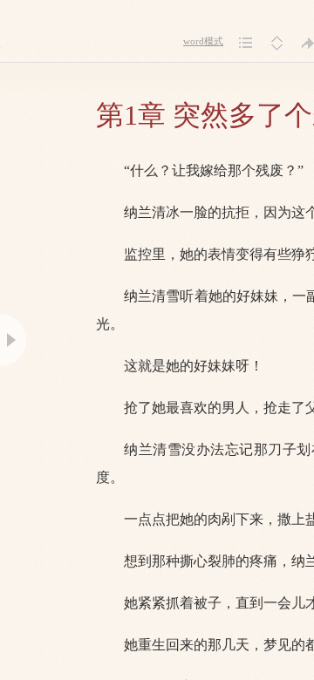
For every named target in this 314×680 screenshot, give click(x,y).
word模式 (203, 41)
